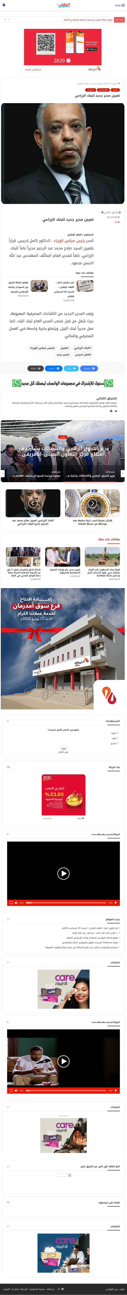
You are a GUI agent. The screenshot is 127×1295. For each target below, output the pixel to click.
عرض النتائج (64, 752)
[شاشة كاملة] (11, 902)
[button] (63, 873)
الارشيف (6, 1289)
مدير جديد (62, 354)
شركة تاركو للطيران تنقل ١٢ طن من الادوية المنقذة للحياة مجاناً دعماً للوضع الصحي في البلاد (24, 573)
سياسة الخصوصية (37, 1289)
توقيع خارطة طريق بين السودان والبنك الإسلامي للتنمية (18, 287)
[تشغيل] (115, 902)
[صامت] (16, 902)
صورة (113, 733)
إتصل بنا (15, 1289)
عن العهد (50, 1289)
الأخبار (106, 83)
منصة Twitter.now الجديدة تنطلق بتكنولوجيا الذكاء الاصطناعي (90, 942)
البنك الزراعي (82, 348)
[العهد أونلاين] (63, 5)
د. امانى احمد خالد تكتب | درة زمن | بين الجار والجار (95, 933)
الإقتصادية (103, 90)
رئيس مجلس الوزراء (69, 240)
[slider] (66, 903)
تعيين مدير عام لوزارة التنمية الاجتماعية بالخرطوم (65, 571)
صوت (114, 738)
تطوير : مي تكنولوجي (115, 1289)
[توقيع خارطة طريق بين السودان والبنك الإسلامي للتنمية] (39, 286)
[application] (63, 874)
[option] (63, 451)
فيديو (113, 743)
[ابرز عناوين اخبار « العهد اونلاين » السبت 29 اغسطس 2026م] (85, 286)
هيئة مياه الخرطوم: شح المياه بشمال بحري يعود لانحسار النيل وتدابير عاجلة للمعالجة (103, 573)
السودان (91, 90)
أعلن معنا (24, 1289)
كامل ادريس (82, 354)
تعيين (64, 348)
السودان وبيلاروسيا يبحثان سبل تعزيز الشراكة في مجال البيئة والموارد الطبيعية (82, 947)
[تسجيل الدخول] (3, 6)
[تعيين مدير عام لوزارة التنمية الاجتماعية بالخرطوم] (62, 557)
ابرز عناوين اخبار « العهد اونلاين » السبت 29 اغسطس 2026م (90, 928)
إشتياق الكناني (111, 212)
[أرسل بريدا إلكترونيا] (102, 212)
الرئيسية (114, 83)
